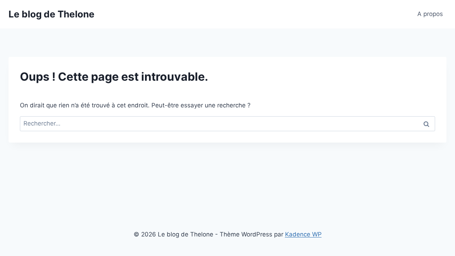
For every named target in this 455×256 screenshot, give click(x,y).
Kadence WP (303, 234)
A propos (430, 13)
